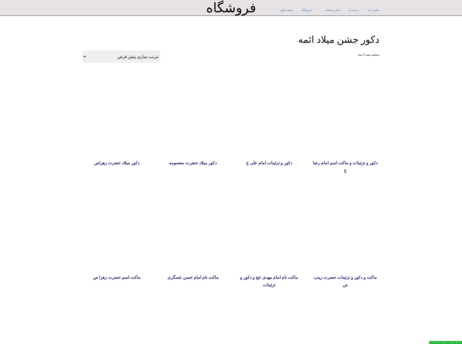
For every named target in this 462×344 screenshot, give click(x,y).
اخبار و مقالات (332, 10)
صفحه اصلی (286, 10)
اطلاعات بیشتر (117, 147)
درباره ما (354, 10)
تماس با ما (373, 10)
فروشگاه (307, 10)
